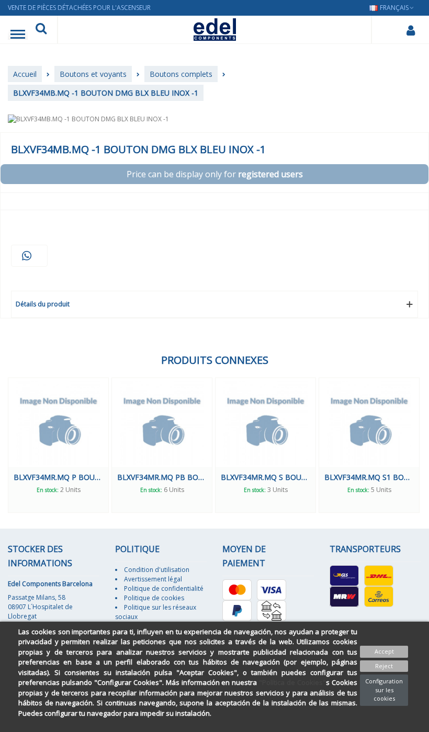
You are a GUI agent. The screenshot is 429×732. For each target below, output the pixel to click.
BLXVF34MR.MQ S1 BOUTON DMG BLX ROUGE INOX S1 (369, 477)
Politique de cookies (154, 597)
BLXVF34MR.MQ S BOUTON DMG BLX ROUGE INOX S (265, 477)
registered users (270, 174)
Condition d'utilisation (156, 569)
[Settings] (410, 30)
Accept (384, 651)
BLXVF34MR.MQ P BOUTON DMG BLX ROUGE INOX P (58, 477)
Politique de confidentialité (164, 588)
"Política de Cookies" (292, 682)
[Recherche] (41, 30)
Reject (384, 666)
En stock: (48, 490)
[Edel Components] (214, 29)
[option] (58, 445)
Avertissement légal (153, 579)
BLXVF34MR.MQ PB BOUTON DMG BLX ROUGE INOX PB (162, 477)
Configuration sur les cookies (384, 689)
